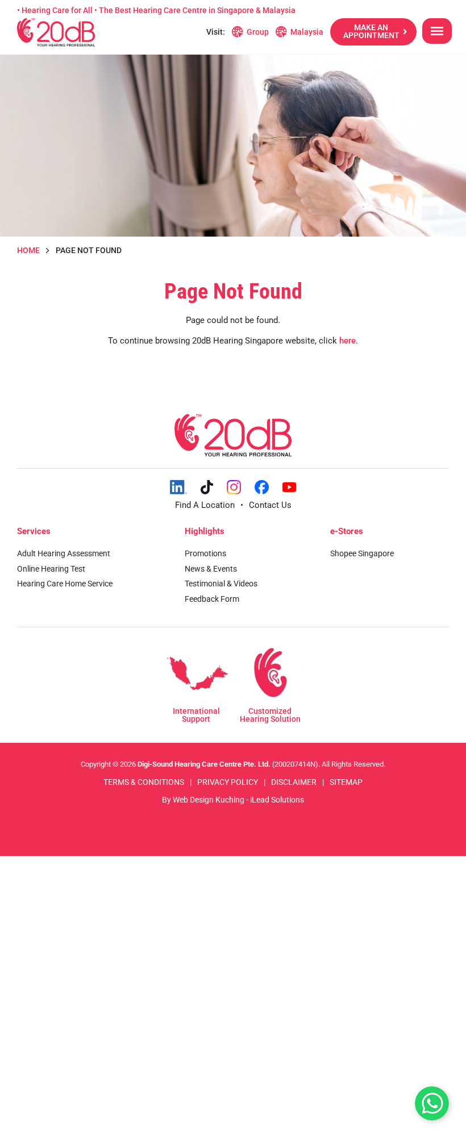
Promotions (205, 553)
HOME (28, 250)
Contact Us (270, 505)
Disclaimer (294, 782)
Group (258, 31)
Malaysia (306, 31)
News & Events (211, 568)
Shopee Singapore (362, 553)
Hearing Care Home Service (65, 583)
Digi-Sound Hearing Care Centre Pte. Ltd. (205, 764)
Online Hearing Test (51, 568)
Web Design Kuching (208, 799)
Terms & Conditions (143, 782)
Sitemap (346, 782)
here (347, 341)
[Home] (56, 32)
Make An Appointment (371, 31)
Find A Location (205, 505)
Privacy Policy (227, 782)
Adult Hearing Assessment (63, 553)
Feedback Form (212, 598)
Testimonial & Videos (221, 583)
